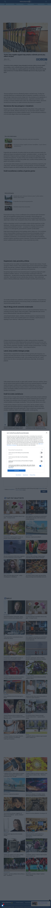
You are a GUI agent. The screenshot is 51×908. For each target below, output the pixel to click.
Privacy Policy (32, 474)
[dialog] (25, 454)
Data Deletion (18, 474)
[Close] (47, 433)
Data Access (25, 474)
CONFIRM (16, 470)
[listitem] (25, 450)
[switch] (41, 452)
